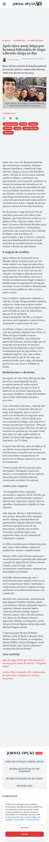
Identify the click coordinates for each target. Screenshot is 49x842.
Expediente (10, 796)
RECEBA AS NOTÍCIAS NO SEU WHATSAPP (24, 770)
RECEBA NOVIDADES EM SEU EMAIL (24, 778)
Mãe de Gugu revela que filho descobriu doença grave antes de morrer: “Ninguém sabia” (24, 663)
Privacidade (18, 819)
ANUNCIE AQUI (24, 785)
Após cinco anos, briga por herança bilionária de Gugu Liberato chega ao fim (24, 49)
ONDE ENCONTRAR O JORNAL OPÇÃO (24, 761)
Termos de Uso (33, 819)
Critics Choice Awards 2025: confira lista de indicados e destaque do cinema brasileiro (24, 675)
